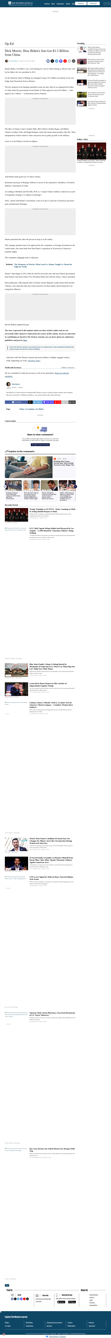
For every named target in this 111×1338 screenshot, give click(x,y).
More (9, 387)
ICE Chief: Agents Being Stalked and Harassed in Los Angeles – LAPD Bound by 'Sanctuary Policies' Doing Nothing (51, 530)
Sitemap (59, 1333)
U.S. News (8, 1326)
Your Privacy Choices (57, 1336)
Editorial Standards (93, 1295)
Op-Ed (9, 43)
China (21, 409)
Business (49, 1326)
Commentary (60, 4)
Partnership (92, 1303)
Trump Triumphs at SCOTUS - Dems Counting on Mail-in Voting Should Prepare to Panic (91, 161)
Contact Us (91, 1297)
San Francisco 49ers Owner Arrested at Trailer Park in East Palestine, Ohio (96, 61)
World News (29, 1322)
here (25, 340)
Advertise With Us (93, 1305)
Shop (73, 4)
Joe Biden (39, 409)
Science (70, 1322)
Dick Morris (16, 384)
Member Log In (93, 3)
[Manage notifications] (3, 1334)
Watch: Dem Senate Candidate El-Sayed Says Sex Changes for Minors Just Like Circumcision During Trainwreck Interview (97, 50)
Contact (20, 387)
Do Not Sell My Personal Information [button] (77, 1333)
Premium (47, 4)
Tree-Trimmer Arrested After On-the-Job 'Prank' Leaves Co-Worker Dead (96, 94)
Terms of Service (65, 1333)
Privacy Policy (53, 1333)
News (53, 4)
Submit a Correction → (69, 367)
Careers (91, 1300)
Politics (7, 1322)
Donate (68, 4)
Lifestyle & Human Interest (54, 1322)
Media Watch (71, 1326)
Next (7, 1285)
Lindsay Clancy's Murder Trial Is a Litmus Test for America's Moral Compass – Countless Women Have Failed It (51, 705)
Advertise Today (34, 361)
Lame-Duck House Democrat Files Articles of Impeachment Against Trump (97, 103)
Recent (14, 387)
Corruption (29, 409)
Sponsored (92, 1326)
